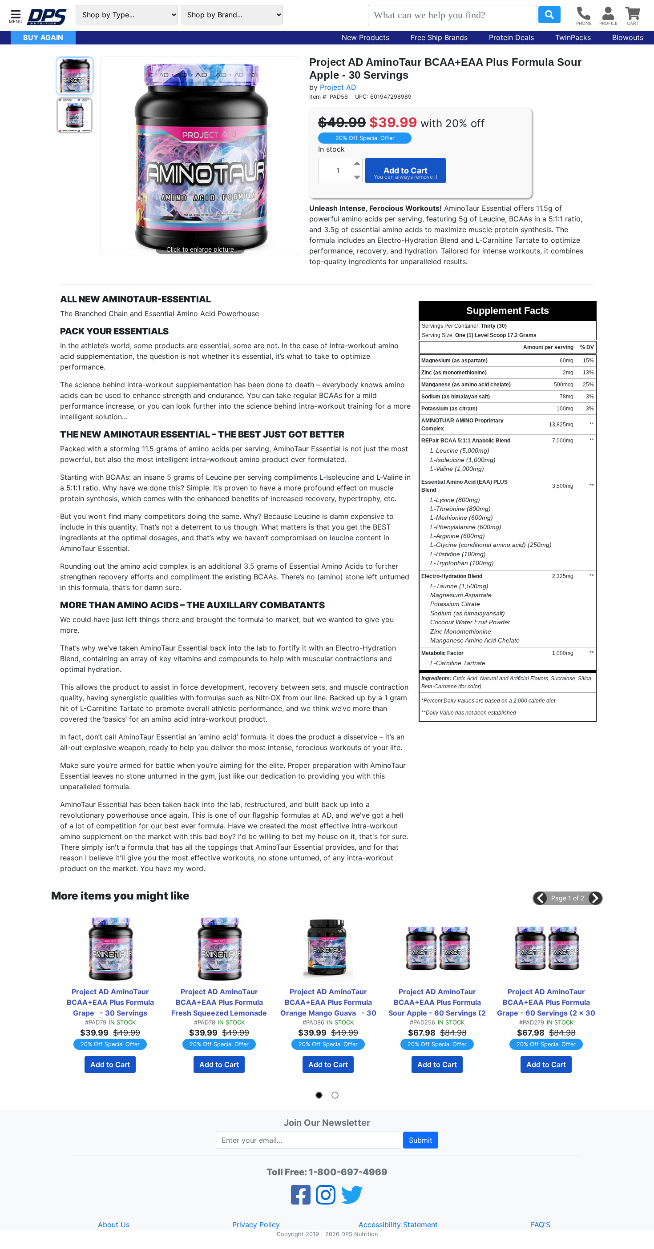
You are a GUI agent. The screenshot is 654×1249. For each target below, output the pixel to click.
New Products (365, 37)
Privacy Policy (256, 1224)
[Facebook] (300, 1200)
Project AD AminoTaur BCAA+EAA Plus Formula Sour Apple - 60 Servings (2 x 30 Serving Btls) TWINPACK (437, 1002)
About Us (113, 1224)
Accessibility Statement (398, 1224)
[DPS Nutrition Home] (47, 17)
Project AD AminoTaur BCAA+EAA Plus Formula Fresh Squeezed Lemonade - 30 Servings (220, 1002)
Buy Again (43, 37)
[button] (15, 15)
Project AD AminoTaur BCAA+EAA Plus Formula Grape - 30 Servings (111, 1002)
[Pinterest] (325, 1200)
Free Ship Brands (439, 37)
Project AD (338, 87)
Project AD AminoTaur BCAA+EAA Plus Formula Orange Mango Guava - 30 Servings (329, 1002)
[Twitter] (352, 1200)
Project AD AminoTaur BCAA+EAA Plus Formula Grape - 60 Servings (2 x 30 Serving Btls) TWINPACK (546, 1002)
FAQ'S (540, 1224)
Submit (420, 1140)
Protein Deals (511, 37)
